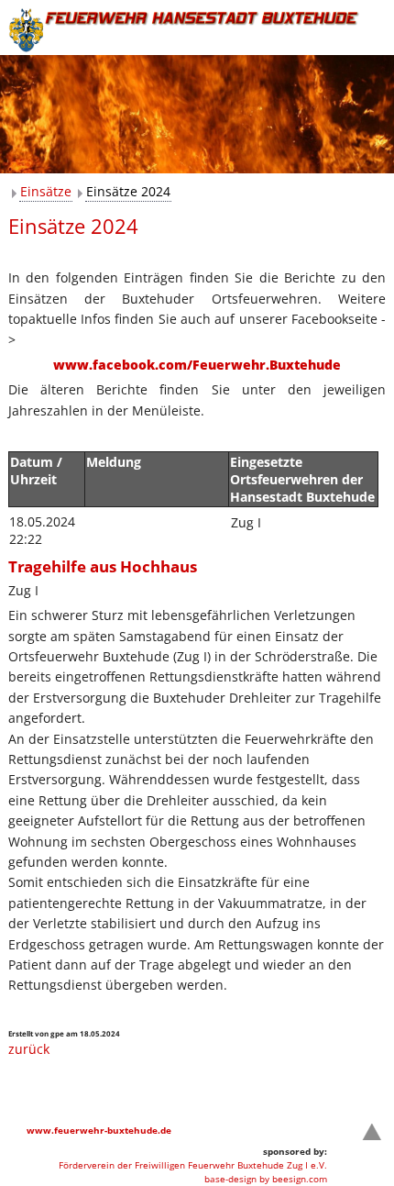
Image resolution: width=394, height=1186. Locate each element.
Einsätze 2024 (128, 191)
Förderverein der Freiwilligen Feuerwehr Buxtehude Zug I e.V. (193, 1164)
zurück (28, 1049)
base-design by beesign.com (265, 1178)
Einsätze (45, 191)
